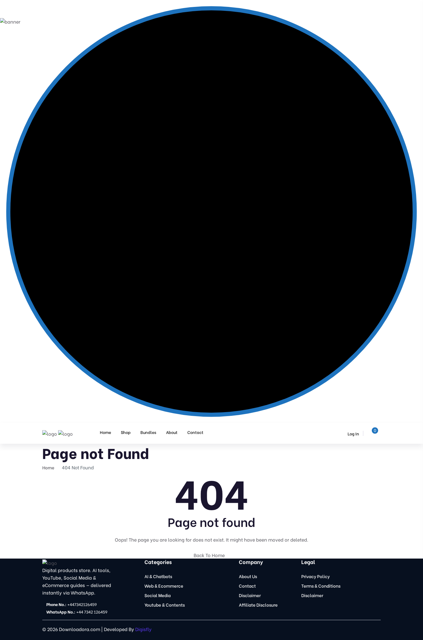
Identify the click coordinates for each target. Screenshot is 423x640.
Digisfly (143, 629)
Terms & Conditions (320, 585)
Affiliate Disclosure (258, 604)
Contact (195, 432)
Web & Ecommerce (163, 585)
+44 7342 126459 (76, 612)
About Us (248, 576)
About (172, 432)
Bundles (148, 432)
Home (105, 432)
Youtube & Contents (164, 604)
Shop (126, 432)
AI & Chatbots (158, 576)
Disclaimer (250, 595)
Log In (353, 434)
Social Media (157, 595)
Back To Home (210, 555)
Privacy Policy (315, 576)
